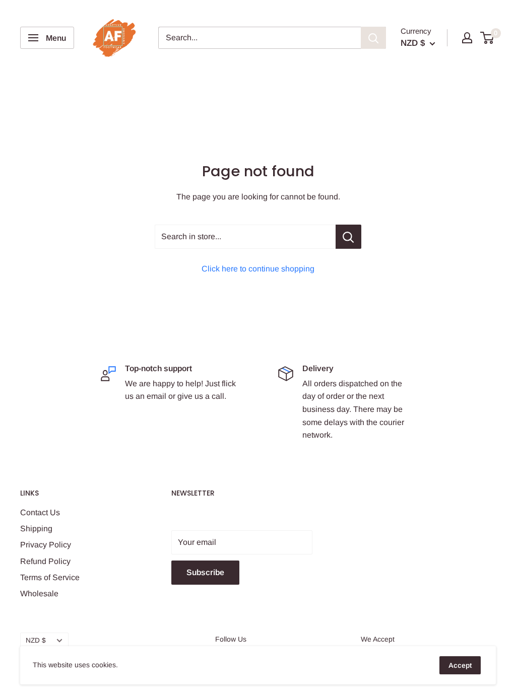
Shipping (36, 528)
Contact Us (40, 512)
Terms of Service (50, 577)
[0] (487, 38)
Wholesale (39, 593)
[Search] (373, 38)
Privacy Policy (45, 544)
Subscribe (205, 572)
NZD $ (36, 640)
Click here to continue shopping (258, 268)
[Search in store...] (348, 237)
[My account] (467, 37)
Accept (460, 665)
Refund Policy (45, 561)
